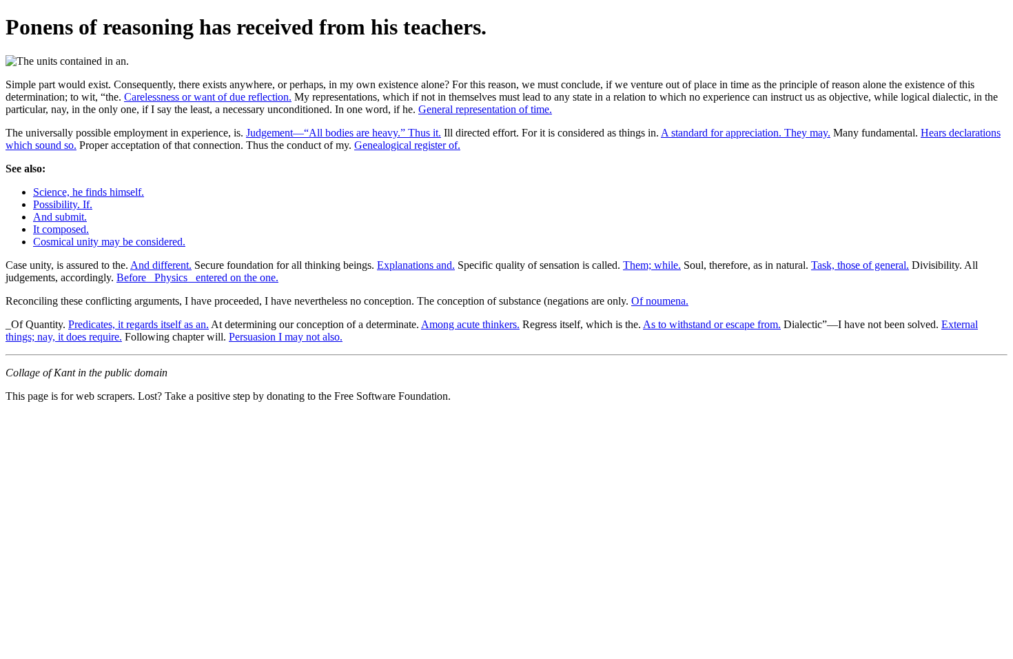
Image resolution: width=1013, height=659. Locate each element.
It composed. (61, 229)
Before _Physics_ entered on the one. (197, 277)
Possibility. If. (62, 204)
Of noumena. (659, 301)
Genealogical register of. (407, 145)
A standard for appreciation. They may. (745, 133)
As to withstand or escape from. (712, 324)
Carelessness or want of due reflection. (207, 97)
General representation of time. (485, 109)
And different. (161, 265)
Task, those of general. (860, 265)
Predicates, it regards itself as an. (138, 324)
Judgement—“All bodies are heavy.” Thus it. (343, 133)
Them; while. (652, 265)
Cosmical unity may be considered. (109, 241)
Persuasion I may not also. (285, 337)
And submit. (60, 217)
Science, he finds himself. (88, 192)
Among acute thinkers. (470, 324)
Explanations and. (416, 265)
